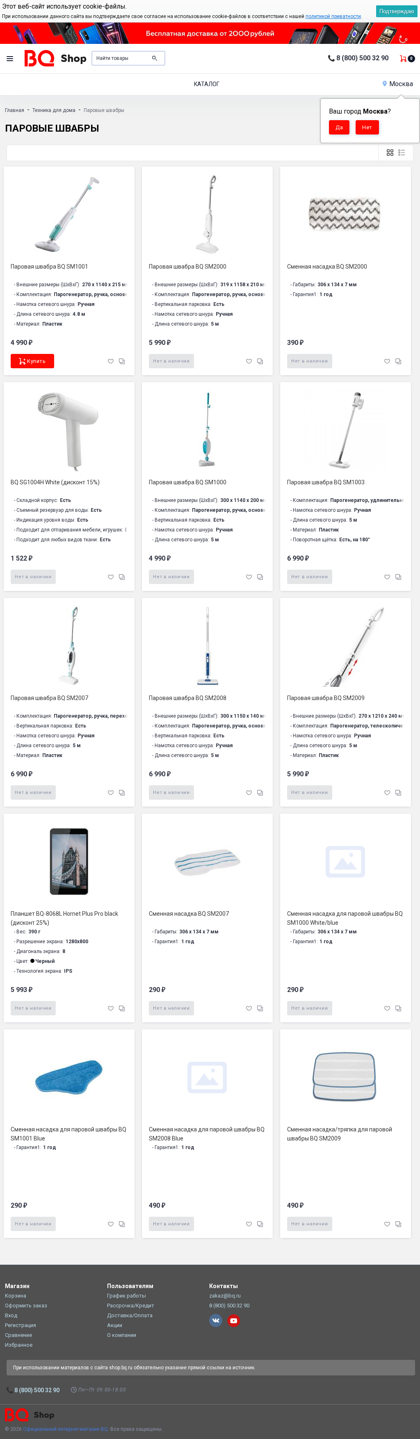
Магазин (17, 1286)
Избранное (18, 1345)
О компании (121, 1335)
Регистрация (20, 1325)
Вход (11, 1315)
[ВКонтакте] (215, 1320)
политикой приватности (333, 16)
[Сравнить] (122, 360)
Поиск (154, 58)
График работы (126, 1296)
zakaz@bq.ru (225, 1296)
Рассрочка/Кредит (130, 1305)
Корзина (15, 1296)
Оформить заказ (26, 1305)
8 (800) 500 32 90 (362, 58)
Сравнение (18, 1335)
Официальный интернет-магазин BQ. (66, 1429)
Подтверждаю (396, 11)
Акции (114, 1325)
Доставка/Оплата (130, 1315)
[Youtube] (233, 1320)
